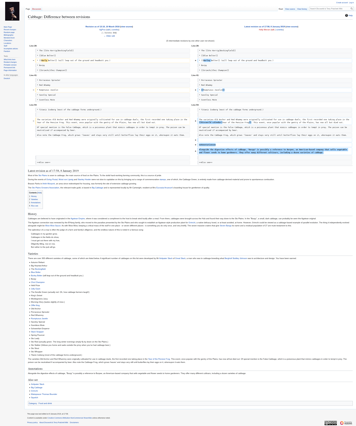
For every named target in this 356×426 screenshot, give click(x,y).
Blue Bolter (36, 272)
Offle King (35, 305)
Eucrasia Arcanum (164, 188)
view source (126, 26)
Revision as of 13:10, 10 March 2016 (103, 26)
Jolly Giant (35, 289)
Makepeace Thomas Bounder (44, 394)
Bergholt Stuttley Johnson (236, 258)
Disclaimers (74, 422)
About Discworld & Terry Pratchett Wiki (53, 422)
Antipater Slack (165, 258)
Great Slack (180, 258)
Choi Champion (38, 282)
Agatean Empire (78, 218)
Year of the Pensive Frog (159, 359)
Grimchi (192, 222)
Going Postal (52, 179)
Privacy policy (32, 422)
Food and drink (45, 403)
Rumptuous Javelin (39, 318)
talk (108, 30)
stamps (163, 179)
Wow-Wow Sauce (53, 225)
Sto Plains (42, 175)
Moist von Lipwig (66, 179)
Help (351, 15)
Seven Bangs (226, 225)
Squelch (34, 397)
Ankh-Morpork (48, 183)
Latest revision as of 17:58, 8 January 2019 (264, 26)
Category (33, 403)
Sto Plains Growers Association (45, 188)
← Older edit (109, 36)
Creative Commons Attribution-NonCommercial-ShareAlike (70, 418)
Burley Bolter (36, 275)
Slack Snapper (37, 332)
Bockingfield (40, 269)
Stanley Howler (84, 179)
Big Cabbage (97, 188)
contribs (115, 30)
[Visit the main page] (12, 11)
